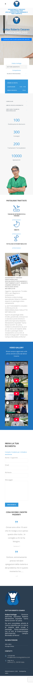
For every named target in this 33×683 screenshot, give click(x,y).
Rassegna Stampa (9, 660)
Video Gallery (8, 658)
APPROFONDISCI (16, 220)
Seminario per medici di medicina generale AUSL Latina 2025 (16, 39)
